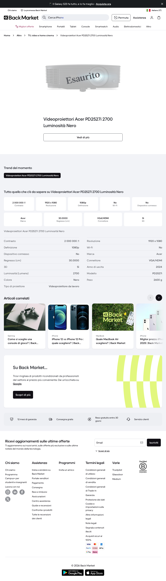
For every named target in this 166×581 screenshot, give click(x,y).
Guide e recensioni (41, 505)
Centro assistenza (41, 501)
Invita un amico (66, 469)
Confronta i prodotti (42, 510)
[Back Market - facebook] (22, 492)
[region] (83, 327)
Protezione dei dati (95, 499)
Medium (116, 479)
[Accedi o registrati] (151, 17)
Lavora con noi (12, 486)
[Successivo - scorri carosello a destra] (159, 297)
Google (17, 383)
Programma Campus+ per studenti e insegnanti (16, 478)
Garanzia (90, 495)
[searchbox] (77, 17)
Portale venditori (40, 478)
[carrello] (159, 17)
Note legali (91, 523)
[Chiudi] (162, 4)
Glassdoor (117, 474)
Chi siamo (10, 469)
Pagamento (38, 482)
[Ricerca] (44, 17)
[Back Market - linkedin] (15, 492)
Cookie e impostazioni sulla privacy (95, 507)
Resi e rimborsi (39, 491)
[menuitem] (45, 26)
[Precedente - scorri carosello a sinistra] (150, 297)
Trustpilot (117, 469)
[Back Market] (21, 18)
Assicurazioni (38, 496)
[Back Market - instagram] (7, 492)
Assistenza (139, 17)
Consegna (37, 487)
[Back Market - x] (7, 499)
